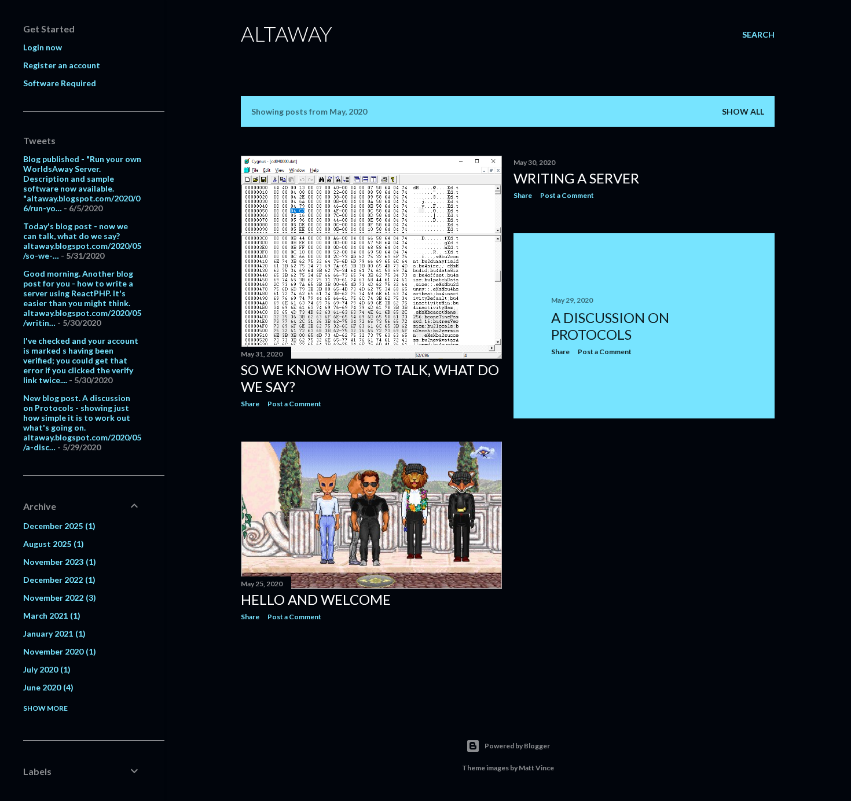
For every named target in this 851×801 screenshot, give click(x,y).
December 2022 (58, 580)
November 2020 (58, 651)
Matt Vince (536, 767)
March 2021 (50, 615)
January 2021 (53, 633)
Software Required (59, 83)
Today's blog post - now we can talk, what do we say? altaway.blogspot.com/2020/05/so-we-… (82, 240)
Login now (42, 47)
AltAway (286, 33)
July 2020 (45, 669)
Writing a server (576, 178)
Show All (743, 111)
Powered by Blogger (517, 745)
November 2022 (58, 597)
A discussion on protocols (610, 326)
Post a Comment (294, 403)
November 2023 (58, 562)
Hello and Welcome (316, 599)
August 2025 (52, 544)
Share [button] (250, 403)
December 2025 (58, 526)
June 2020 (47, 687)
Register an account (61, 65)
